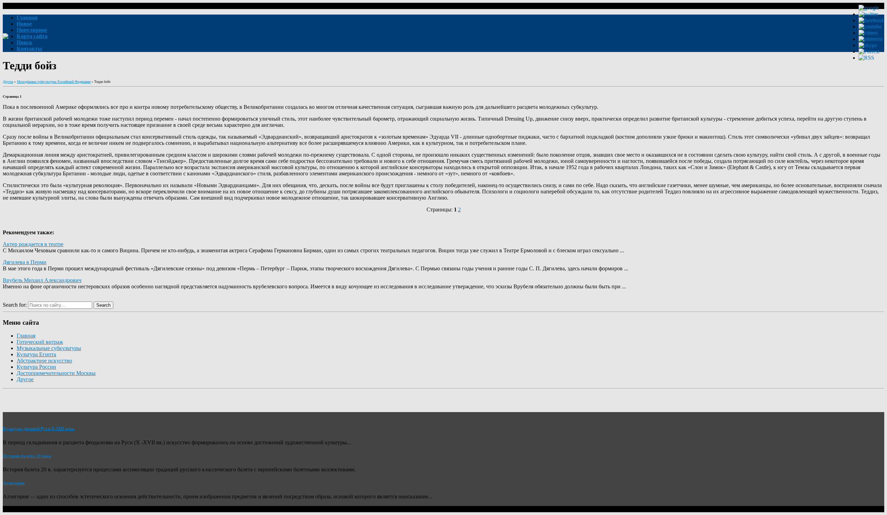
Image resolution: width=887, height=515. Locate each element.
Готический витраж (40, 342)
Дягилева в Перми (24, 262)
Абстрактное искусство (44, 361)
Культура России (36, 367)
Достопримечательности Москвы (56, 373)
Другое (8, 82)
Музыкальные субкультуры (49, 348)
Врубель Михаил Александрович (42, 280)
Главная (26, 336)
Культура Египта (36, 354)
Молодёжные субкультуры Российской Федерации (53, 82)
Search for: (15, 305)
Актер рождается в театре (33, 244)
